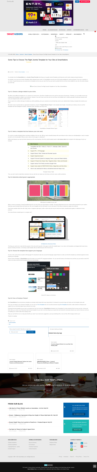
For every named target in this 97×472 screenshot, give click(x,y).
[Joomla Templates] (15, 34)
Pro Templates (63, 304)
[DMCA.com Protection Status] (48, 465)
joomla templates (12, 322)
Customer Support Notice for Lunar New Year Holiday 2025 (62, 344)
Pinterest (85, 446)
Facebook (75, 443)
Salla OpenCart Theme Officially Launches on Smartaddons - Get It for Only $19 (28, 408)
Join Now (48, 390)
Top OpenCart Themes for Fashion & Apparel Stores (22, 429)
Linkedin (85, 443)
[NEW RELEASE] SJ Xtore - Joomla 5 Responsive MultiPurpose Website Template (48, 362)
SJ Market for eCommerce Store (48, 243)
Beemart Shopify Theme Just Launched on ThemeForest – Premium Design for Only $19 (30, 422)
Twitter (74, 446)
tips (9, 324)
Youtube (75, 449)
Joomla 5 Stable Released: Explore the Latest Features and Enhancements (21, 362)
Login (77, 1)
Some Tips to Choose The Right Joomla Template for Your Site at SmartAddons (38, 60)
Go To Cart (57, 49)
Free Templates (41, 304)
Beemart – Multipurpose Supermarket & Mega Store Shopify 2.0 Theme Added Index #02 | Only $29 (33, 415)
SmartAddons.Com (32, 469)
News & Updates (28, 54)
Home (17, 54)
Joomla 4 (22, 54)
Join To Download (85, 1)
